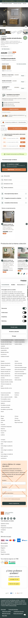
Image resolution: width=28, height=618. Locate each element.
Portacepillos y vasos (5, 399)
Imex (2, 422)
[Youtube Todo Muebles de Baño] (8, 519)
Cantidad (3, 125)
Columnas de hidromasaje (21, 367)
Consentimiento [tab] (5, 284)
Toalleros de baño (5, 394)
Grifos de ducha (18, 363)
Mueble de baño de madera (7, 340)
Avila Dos (3, 428)
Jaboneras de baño (5, 407)
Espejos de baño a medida (7, 381)
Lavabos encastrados (20, 340)
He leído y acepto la (12, 498)
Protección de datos (13, 609)
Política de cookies (6, 611)
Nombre (4, 480)
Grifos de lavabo (18, 365)
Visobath (3, 420)
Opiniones (3, 525)
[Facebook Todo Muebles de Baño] (2, 519)
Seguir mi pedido (5, 554)
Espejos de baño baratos (6, 379)
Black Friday (17, 420)
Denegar (14, 336)
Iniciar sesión (4, 546)
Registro (3, 548)
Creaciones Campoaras (6, 426)
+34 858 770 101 (14, 579)
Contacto (3, 529)
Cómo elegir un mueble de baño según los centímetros (7, 456)
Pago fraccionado (19, 422)
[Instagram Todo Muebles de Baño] (5, 519)
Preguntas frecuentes (6, 527)
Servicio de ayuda (14, 583)
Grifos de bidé (18, 379)
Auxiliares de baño (5, 356)
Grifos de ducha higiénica (20, 373)
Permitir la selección (14, 331)
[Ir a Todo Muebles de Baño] (14, 513)
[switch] (24, 312)
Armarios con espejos (6, 369)
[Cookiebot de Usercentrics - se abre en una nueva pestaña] (20, 281)
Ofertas (16, 418)
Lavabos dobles (18, 344)
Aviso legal (3, 609)
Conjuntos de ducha (19, 371)
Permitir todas (14, 327)
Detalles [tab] (13, 284)
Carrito (2, 550)
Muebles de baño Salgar (6, 342)
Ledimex (3, 434)
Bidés (16, 397)
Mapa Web (4, 615)
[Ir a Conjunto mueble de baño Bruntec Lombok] (8, 217)
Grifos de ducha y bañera (20, 369)
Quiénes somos (5, 523)
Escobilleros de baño (5, 405)
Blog (2, 532)
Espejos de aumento (5, 363)
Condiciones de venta (19, 611)
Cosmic (2, 432)
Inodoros (17, 394)
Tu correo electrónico (7, 493)
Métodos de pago (6, 613)
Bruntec (4, 36)
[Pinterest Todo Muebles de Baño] (11, 519)
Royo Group (3, 430)
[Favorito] (12, 213)
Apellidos (4, 487)
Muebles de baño (17, 3)
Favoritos (3, 552)
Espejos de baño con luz (6, 388)
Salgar (2, 418)
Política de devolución (18, 613)
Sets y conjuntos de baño (6, 397)
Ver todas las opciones (21, 63)
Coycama (3, 424)
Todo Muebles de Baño (7, 3)
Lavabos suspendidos (20, 342)
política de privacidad (16, 498)
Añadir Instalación (14, 109)
